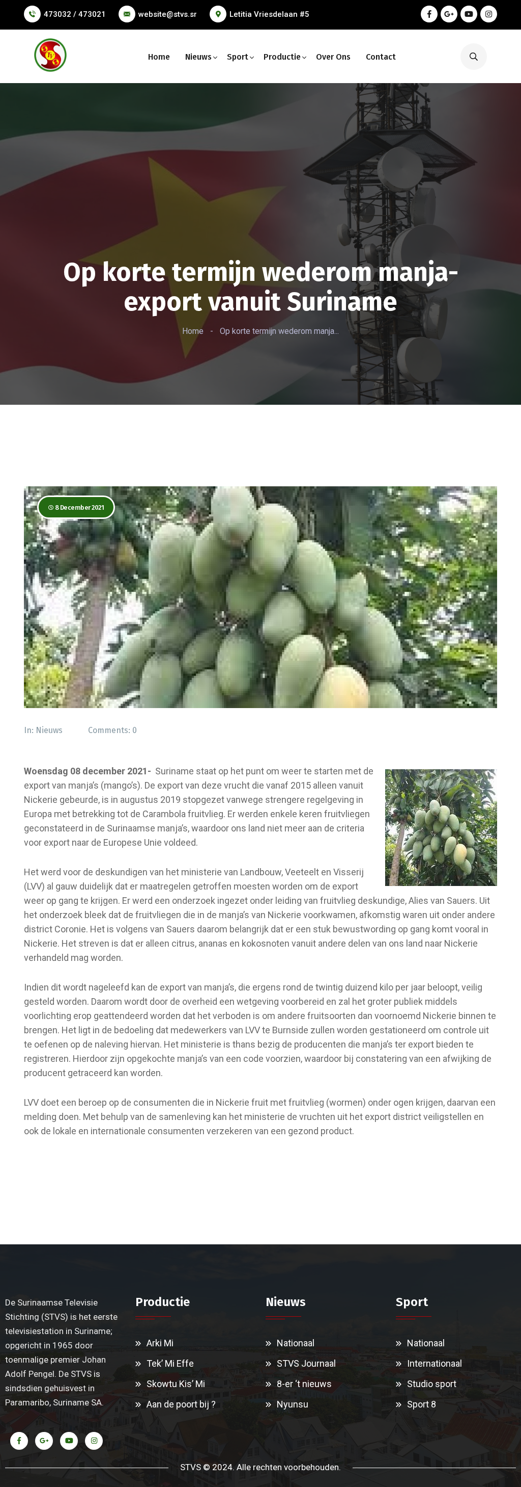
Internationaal (434, 1363)
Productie (282, 57)
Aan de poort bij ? (181, 1404)
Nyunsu (292, 1404)
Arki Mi (160, 1343)
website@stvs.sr (167, 14)
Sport (237, 57)
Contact (381, 57)
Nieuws (198, 57)
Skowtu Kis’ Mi (176, 1383)
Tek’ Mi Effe (170, 1363)
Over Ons (333, 57)
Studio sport (431, 1383)
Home (159, 57)
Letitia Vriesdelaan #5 (269, 14)
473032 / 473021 (75, 14)
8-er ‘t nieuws (304, 1383)
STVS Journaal (306, 1363)
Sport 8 (421, 1404)
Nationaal (295, 1343)
